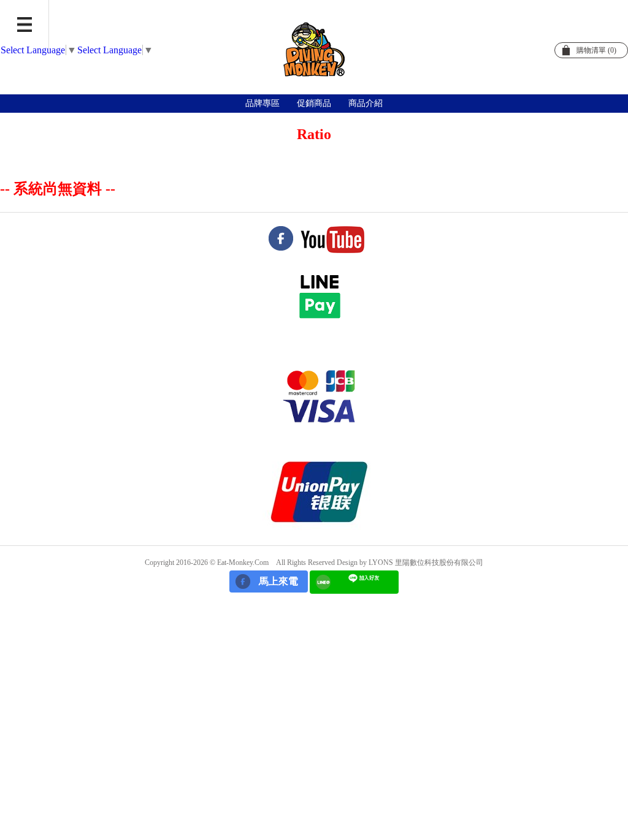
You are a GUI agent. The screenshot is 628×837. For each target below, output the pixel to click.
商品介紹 (365, 103)
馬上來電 (278, 581)
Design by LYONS (365, 562)
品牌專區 (262, 103)
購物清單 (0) (596, 50)
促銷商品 (314, 103)
